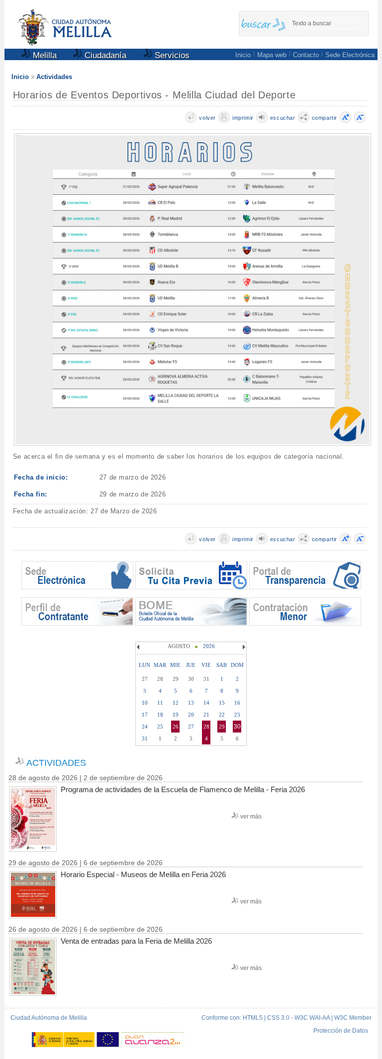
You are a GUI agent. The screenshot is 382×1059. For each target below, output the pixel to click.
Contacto (306, 55)
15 (222, 703)
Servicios (171, 55)
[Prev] (139, 647)
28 (206, 727)
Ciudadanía (104, 55)
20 (191, 715)
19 (176, 715)
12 (176, 703)
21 (206, 715)
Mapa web (271, 55)
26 (176, 727)
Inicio (243, 55)
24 (145, 727)
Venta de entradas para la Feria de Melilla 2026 (136, 941)
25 (160, 727)
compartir (324, 118)
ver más (251, 816)
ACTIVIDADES (56, 763)
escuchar (282, 118)
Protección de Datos (340, 1030)
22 (222, 715)
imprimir (243, 118)
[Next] (242, 647)
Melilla (43, 55)
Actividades (54, 77)
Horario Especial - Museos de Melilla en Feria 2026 (143, 874)
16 (237, 703)
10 (145, 703)
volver (207, 118)
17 (145, 715)
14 (206, 703)
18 (160, 715)
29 (222, 727)
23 (237, 715)
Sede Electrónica (350, 55)
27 (191, 727)
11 (160, 703)
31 (145, 738)
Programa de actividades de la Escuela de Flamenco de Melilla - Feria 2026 (183, 789)
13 (191, 703)
